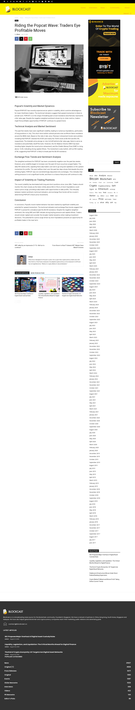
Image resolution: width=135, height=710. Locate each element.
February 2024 (94, 305)
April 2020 (92, 441)
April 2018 (92, 513)
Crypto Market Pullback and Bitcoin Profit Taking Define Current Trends (104, 580)
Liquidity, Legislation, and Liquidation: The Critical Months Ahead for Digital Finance (49, 295)
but (90, 182)
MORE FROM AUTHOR (37, 273)
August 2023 (93, 322)
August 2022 (93, 358)
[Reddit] (26, 1)
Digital (91, 189)
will (111, 202)
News (21, 18)
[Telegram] (33, 1)
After (96, 176)
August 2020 (93, 430)
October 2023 (93, 316)
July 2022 (92, 361)
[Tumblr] (36, 1)
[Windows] (42, 1)
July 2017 (92, 540)
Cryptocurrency (104, 186)
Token (114, 199)
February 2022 (94, 376)
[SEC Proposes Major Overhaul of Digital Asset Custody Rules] (25, 284)
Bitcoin (94, 179)
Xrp (115, 202)
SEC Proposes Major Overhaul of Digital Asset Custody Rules (103, 556)
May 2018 (92, 510)
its (114, 192)
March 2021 (93, 409)
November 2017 (94, 528)
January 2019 (93, 486)
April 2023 (92, 334)
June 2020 (92, 436)
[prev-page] (16, 301)
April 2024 (92, 299)
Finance (91, 192)
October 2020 (93, 424)
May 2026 (92, 224)
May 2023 (92, 331)
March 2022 (93, 373)
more (107, 196)
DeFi (114, 186)
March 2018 (93, 516)
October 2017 (93, 531)
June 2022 (92, 364)
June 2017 (92, 543)
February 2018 (94, 519)
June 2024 (92, 293)
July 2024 (92, 290)
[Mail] (17, 1)
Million (102, 196)
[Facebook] (7, 1)
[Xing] (52, 1)
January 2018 (93, 522)
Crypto (93, 185)
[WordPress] (45, 1)
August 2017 (93, 537)
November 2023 (94, 313)
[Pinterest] (23, 1)
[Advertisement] (104, 144)
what (102, 202)
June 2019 (92, 471)
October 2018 (93, 495)
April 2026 (92, 227)
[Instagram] (11, 1)
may (98, 196)
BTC (114, 179)
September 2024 (94, 284)
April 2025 (92, 263)
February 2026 (94, 233)
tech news (108, 199)
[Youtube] (49, 1)
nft (90, 199)
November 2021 (94, 385)
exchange (112, 189)
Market (92, 196)
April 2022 (92, 370)
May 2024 (92, 296)
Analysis (102, 175)
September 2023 (94, 319)
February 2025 (94, 269)
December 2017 (94, 525)
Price (101, 199)
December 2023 (94, 310)
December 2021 (94, 382)
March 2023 (93, 337)
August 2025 (93, 251)
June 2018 (92, 507)
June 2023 (92, 328)
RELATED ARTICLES (22, 273)
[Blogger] (4, 1)
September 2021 (94, 391)
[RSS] (30, 1)
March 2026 (93, 230)
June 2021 (92, 400)
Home (16, 18)
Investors (110, 192)
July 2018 (92, 504)
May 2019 (92, 474)
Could (116, 182)
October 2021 (93, 388)
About (91, 176)
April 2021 (92, 406)
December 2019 (94, 453)
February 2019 (94, 483)
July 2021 (92, 397)
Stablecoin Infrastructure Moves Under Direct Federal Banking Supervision (103, 574)
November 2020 (94, 421)
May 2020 (92, 438)
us (98, 202)
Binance (109, 176)
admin (7, 639)
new (112, 196)
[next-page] (19, 301)
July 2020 (92, 433)
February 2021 (94, 412)
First (96, 192)
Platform (95, 199)
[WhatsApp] (30, 39)
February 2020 (94, 447)
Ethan (18, 34)
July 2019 (92, 468)
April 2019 (92, 477)
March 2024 (93, 302)
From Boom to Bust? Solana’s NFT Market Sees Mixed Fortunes (68, 246)
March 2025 (93, 266)
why (107, 202)
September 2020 (94, 427)
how (104, 192)
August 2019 (93, 465)
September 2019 (94, 462)
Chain (100, 182)
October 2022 (93, 352)
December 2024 (94, 275)
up (95, 202)
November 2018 (94, 492)
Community (110, 182)
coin (104, 182)
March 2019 (93, 480)
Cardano (95, 182)
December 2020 (94, 418)
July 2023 (92, 325)
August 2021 (93, 394)
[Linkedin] (14, 1)
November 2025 (94, 242)
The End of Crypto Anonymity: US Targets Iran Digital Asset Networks (103, 568)
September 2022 (94, 355)
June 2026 (92, 221)
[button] (128, 13)
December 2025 (94, 239)
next (116, 196)
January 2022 (93, 379)
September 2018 (94, 498)
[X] (39, 1)
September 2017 (94, 534)
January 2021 (93, 415)
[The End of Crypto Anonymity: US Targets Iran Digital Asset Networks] (73, 284)
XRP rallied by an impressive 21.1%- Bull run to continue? (29, 246)
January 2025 (93, 272)
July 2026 (92, 218)
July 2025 (92, 254)
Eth (96, 189)
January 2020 (93, 450)
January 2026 (93, 236)
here (100, 192)
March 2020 (93, 444)
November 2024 (94, 278)
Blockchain (106, 179)
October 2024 (93, 281)
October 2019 (93, 459)
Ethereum (103, 189)
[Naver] (20, 1)
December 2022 (94, 346)
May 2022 (92, 367)
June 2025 (92, 257)
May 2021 (92, 403)
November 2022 (94, 349)
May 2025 (92, 260)
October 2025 (93, 245)
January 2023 (93, 343)
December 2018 (94, 489)
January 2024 (93, 308)
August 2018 (93, 501)
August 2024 (93, 287)
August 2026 (93, 215)
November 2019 (94, 456)
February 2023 (94, 340)
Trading (91, 202)
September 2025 (94, 248)
